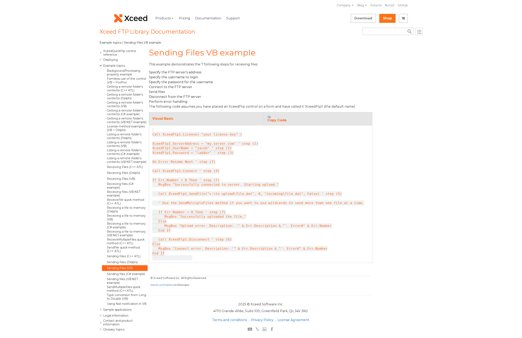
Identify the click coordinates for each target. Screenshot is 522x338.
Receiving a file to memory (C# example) (126, 225)
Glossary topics (113, 329)
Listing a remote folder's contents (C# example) (124, 152)
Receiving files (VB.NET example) (123, 193)
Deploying (110, 60)
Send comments (161, 284)
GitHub (403, 5)
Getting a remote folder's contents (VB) (125, 104)
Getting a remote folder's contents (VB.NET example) (126, 120)
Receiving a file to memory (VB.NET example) (126, 233)
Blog (360, 5)
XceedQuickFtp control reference (119, 52)
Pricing (184, 18)
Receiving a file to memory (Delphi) (126, 209)
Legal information (115, 315)
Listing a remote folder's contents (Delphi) (124, 136)
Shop (387, 18)
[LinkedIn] (264, 329)
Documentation (208, 18)
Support (233, 18)
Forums (376, 5)
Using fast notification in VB (126, 304)
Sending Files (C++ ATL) (123, 256)
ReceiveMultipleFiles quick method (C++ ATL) (126, 241)
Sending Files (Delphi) (122, 262)
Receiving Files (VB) (121, 179)
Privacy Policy (262, 320)
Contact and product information (118, 322)
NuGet (389, 5)
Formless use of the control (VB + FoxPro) (126, 80)
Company (344, 5)
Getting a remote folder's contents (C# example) (125, 112)
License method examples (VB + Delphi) (126, 128)
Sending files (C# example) (126, 274)
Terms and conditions (229, 320)
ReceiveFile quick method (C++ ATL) (125, 201)
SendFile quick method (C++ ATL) (123, 249)
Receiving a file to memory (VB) (126, 217)
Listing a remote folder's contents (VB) (124, 144)
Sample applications (117, 309)
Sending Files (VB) (120, 268)
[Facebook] (272, 329)
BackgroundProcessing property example (123, 72)
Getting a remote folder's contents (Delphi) (125, 96)
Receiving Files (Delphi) (123, 173)
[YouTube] (250, 329)
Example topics (114, 65)
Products (163, 18)
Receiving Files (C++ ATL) (125, 167)
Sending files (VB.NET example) (122, 281)
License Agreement (293, 320)
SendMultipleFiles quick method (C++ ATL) (123, 289)
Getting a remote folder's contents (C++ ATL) (125, 88)
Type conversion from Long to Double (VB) (126, 296)
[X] (257, 329)
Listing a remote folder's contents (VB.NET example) (126, 160)
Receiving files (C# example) (120, 185)
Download (363, 18)
